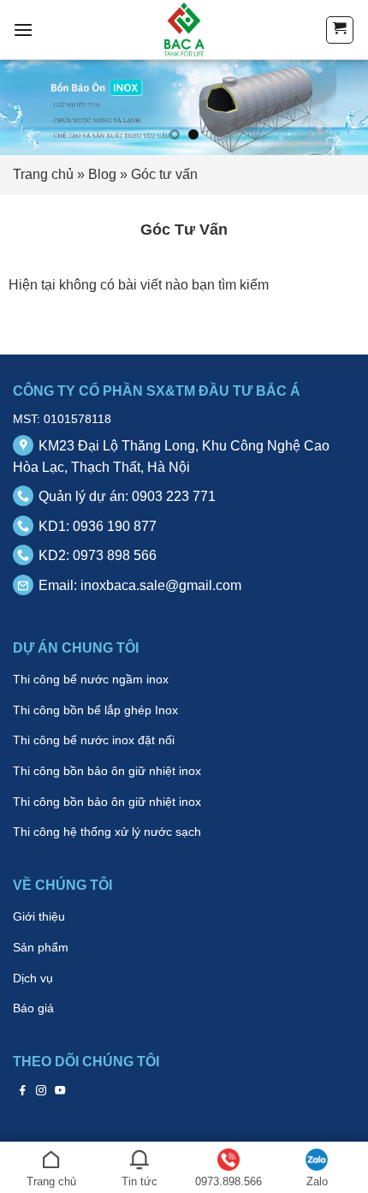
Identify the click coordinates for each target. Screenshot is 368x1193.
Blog (102, 174)
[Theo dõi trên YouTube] (60, 1090)
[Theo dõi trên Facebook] (22, 1090)
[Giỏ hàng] (340, 30)
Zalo (317, 1181)
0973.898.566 (228, 1181)
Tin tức (139, 1181)
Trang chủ (43, 174)
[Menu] (23, 30)
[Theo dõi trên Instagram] (41, 1090)
